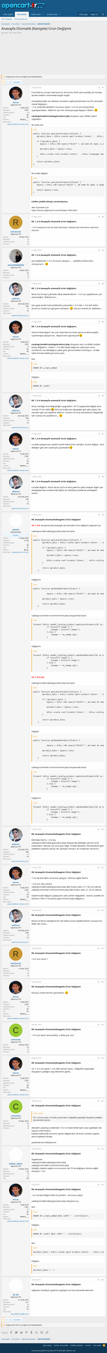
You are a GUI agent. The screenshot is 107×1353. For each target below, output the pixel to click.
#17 (102, 1101)
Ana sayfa (8, 14)
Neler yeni (36, 14)
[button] (43, 14)
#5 (103, 322)
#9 (103, 515)
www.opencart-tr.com (20, 552)
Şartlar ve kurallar (61, 1345)
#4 (103, 283)
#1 (103, 87)
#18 (102, 1149)
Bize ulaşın (47, 1345)
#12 (102, 910)
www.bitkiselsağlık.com (20, 1314)
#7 (103, 434)
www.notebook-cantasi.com (18, 124)
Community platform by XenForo (53, 1351)
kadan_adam (15, 1163)
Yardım (88, 1345)
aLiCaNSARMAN (16, 265)
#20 (102, 1280)
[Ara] (103, 14)
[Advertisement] (53, 54)
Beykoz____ (24, 119)
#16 (102, 1058)
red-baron (15, 231)
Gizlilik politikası (76, 1345)
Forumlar (22, 14)
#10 (102, 829)
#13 (102, 948)
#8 (103, 476)
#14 (102, 982)
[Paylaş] (99, 87)
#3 (103, 250)
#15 (102, 1024)
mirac (5, 32)
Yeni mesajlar (6, 19)
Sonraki (16, 82)
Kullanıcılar (52, 14)
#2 (103, 217)
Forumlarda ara (20, 19)
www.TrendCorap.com (20, 315)
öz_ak (16, 1294)
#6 (103, 396)
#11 (102, 867)
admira (16, 298)
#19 (102, 1184)
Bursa (26, 550)
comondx (16, 1039)
